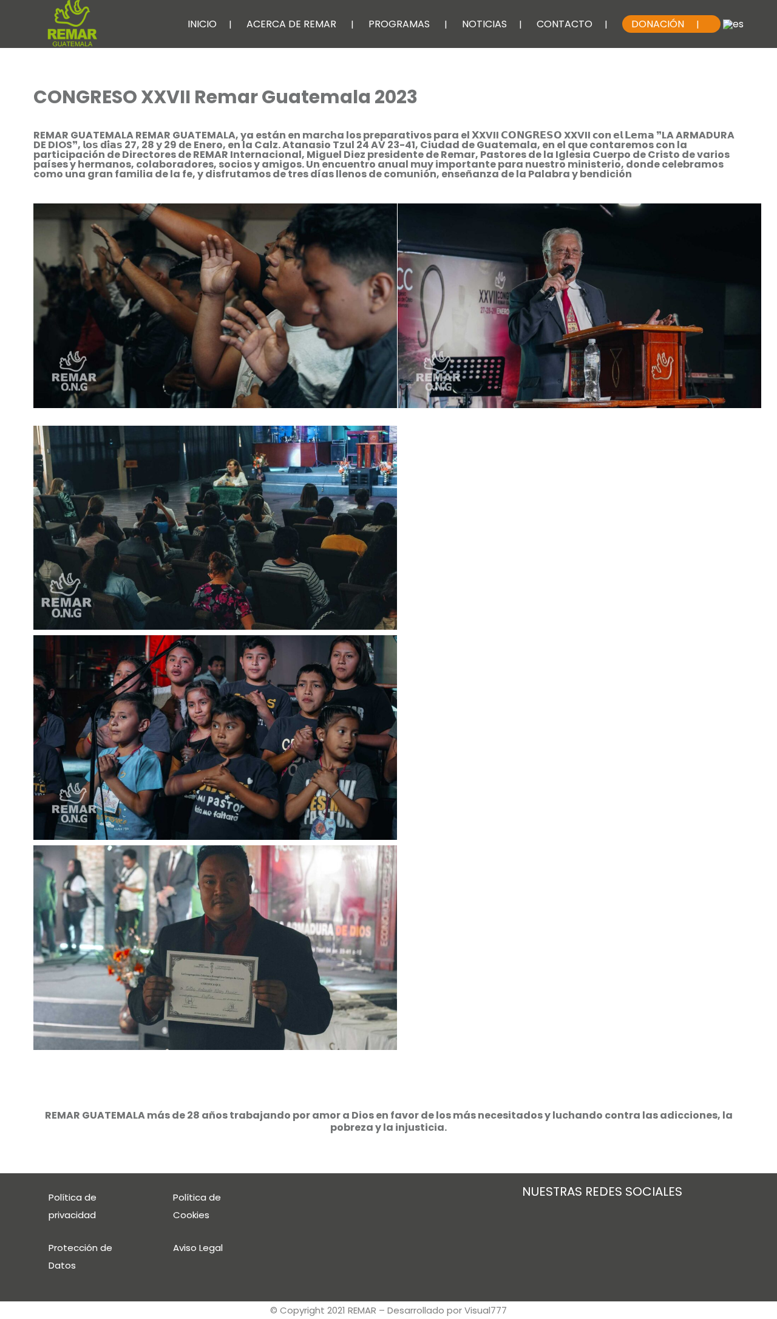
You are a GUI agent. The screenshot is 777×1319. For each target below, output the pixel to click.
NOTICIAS (484, 24)
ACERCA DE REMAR (291, 24)
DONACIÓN (657, 24)
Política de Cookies (197, 1206)
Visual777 (485, 1310)
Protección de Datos (80, 1256)
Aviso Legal (198, 1247)
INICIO (202, 24)
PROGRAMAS (399, 24)
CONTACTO (564, 24)
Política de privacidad (73, 1206)
